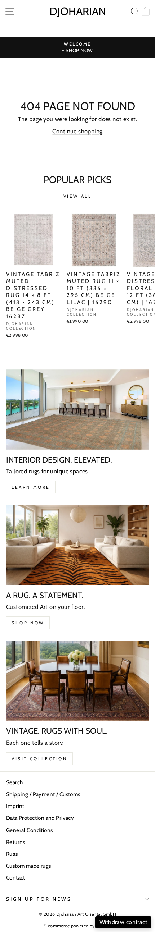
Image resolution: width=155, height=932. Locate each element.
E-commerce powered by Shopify (77, 925)
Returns (15, 842)
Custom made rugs (28, 865)
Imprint (15, 806)
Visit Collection (39, 758)
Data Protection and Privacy (40, 817)
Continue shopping (77, 131)
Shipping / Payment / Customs (43, 794)
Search (14, 782)
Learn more (31, 487)
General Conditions (29, 830)
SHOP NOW (28, 622)
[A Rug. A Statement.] (77, 545)
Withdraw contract (123, 922)
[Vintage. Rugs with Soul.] (77, 681)
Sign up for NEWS (39, 899)
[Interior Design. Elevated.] (77, 409)
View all (77, 196)
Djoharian (77, 11)
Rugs (12, 853)
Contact (15, 877)
